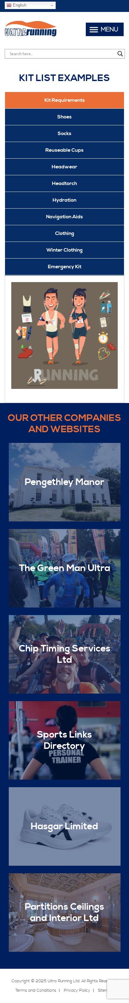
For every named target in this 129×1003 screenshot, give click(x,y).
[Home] (30, 36)
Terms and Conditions (35, 990)
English (19, 5)
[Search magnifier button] (120, 53)
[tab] (64, 100)
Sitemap (106, 990)
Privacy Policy (77, 990)
